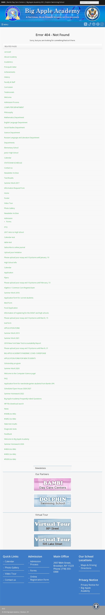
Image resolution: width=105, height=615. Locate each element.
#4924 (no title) (10, 449)
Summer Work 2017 (11, 183)
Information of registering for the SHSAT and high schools (26, 313)
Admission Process (11, 102)
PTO (6, 227)
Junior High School (11, 153)
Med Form (8, 303)
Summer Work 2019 (11, 333)
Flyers (6, 277)
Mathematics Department (14, 117)
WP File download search (14, 404)
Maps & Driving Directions (89, 567)
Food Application (11, 308)
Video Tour (8, 203)
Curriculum (8, 87)
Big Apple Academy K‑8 (35, 2)
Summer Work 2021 (11, 338)
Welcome (7, 97)
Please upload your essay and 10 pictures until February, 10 (27, 283)
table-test (8, 242)
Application (8, 272)
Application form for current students (18, 298)
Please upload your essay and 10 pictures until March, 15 (26, 318)
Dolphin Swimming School (54, 2)
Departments (9, 143)
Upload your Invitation (13, 252)
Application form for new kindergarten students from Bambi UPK (29, 383)
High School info (10, 262)
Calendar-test (9, 237)
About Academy (10, 57)
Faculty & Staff (9, 82)
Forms (8, 221)
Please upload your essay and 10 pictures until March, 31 (26, 348)
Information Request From (14, 188)
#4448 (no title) (10, 414)
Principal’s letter (10, 67)
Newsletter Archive (11, 173)
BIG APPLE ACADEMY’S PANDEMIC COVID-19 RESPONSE (25, 353)
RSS (3, 609)
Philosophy (8, 112)
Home (6, 193)
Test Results (8, 178)
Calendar (7, 158)
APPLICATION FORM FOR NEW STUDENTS (20, 358)
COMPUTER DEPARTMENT (14, 107)
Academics (8, 62)
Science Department (12, 132)
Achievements (9, 72)
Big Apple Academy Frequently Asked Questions (23, 399)
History (7, 77)
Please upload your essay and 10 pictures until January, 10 (26, 257)
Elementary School (11, 148)
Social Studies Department (14, 127)
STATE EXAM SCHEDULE (13, 163)
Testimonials (9, 92)
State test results (10, 424)
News (6, 409)
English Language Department (15, 122)
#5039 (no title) (10, 459)
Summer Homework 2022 (14, 394)
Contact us (8, 168)
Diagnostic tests (10, 429)
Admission (8, 218)
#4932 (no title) (10, 454)
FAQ (6, 378)
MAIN (3, 2)
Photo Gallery (9, 208)
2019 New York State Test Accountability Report (22, 343)
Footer (6, 198)
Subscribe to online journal (14, 247)
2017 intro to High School (14, 232)
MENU (4, 24)
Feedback (8, 434)
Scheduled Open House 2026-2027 (17, 388)
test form (7, 323)
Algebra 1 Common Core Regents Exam (19, 288)
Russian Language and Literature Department (21, 137)
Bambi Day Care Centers (16, 2)
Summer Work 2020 (11, 368)
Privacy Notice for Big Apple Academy (90, 587)
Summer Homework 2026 (14, 444)
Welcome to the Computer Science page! (20, 373)
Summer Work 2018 (11, 293)
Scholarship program (12, 363)
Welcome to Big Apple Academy (16, 439)
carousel (7, 52)
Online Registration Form (39, 578)
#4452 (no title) (10, 419)
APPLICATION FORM (12, 328)
